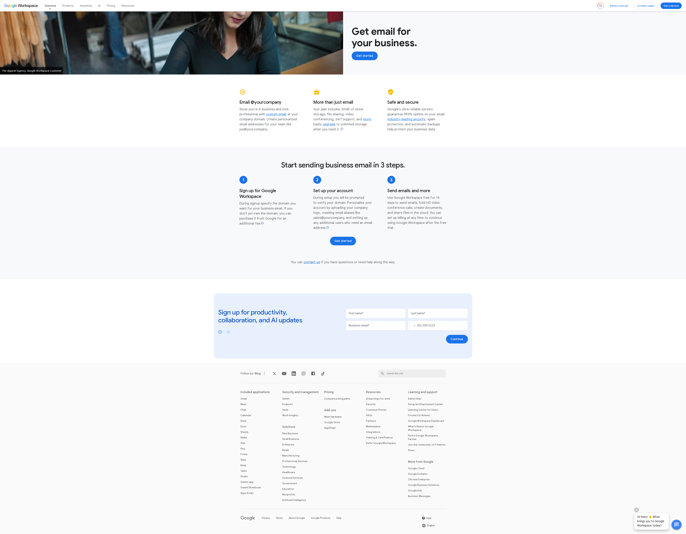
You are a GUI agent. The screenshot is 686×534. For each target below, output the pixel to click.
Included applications (255, 392)
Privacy (266, 517)
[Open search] (600, 6)
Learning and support (422, 392)
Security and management (300, 392)
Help (338, 517)
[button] (676, 525)
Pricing (111, 5)
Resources (128, 5)
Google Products (320, 517)
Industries (86, 5)
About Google (297, 517)
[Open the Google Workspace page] (21, 6)
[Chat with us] (676, 525)
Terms (279, 517)
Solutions (50, 5)
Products (68, 5)
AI (99, 5)
